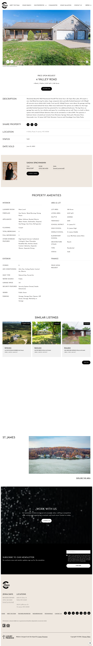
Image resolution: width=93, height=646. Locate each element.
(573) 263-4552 (43, 168)
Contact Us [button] (46, 520)
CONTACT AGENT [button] (32, 173)
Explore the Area (83, 478)
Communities (53, 5)
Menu (87, 5)
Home (3, 613)
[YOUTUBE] (85, 613)
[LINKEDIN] (73, 613)
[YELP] (81, 613)
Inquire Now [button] (46, 88)
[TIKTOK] (77, 613)
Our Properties (39, 5)
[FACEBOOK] (65, 613)
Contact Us (58, 613)
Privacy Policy (86, 637)
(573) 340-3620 (7, 600)
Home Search (26, 5)
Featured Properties (24, 613)
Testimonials (49, 613)
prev (8, 61)
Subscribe (78, 565)
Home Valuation (65, 5)
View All (86, 362)
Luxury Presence (43, 637)
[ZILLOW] (88, 613)
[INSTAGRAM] (69, 613)
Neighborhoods (37, 613)
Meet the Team (14, 5)
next (12, 61)
